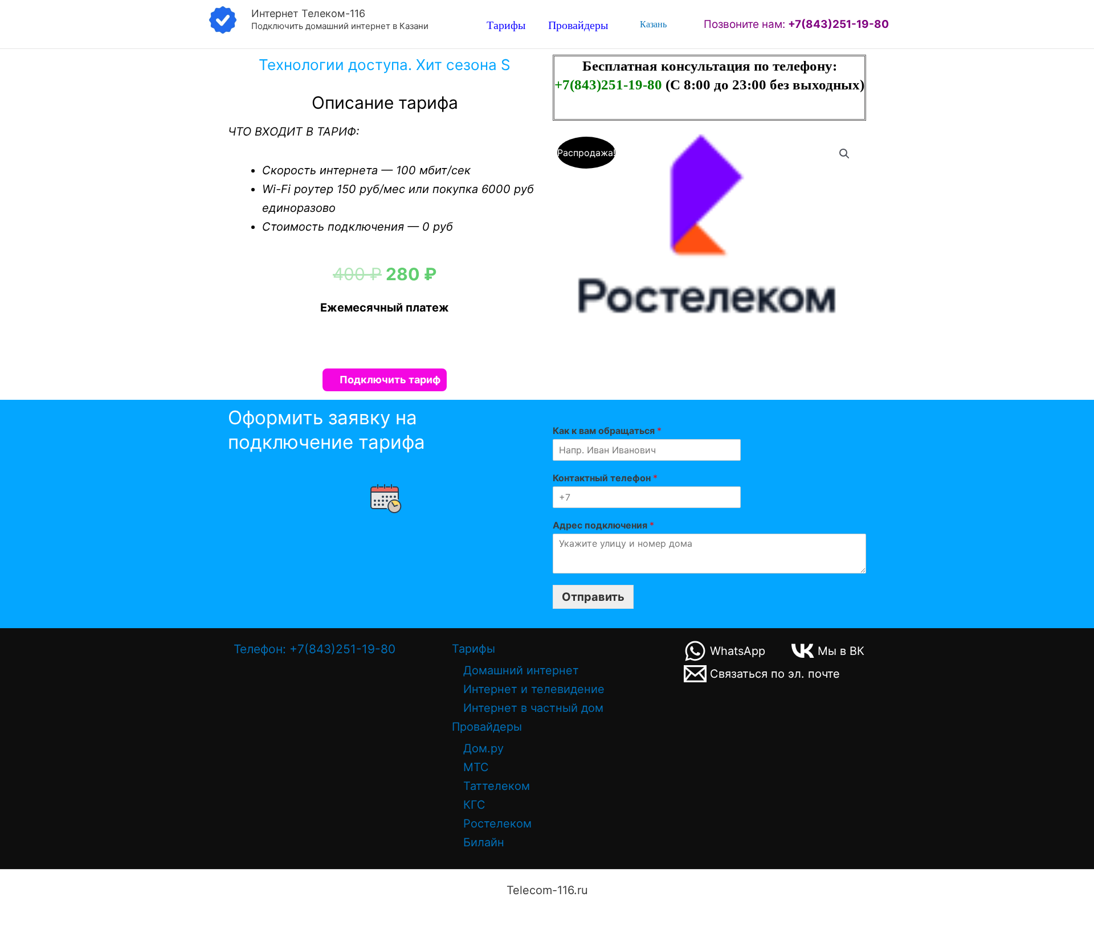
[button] (844, 154)
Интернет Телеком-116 (308, 13)
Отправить (593, 597)
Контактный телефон (605, 478)
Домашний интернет (521, 670)
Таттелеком (496, 786)
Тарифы (506, 25)
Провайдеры (578, 25)
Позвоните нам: (796, 24)
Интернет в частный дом (533, 708)
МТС (476, 767)
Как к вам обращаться (607, 430)
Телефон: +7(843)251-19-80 (314, 649)
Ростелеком (497, 823)
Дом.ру (483, 748)
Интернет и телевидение (534, 689)
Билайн (483, 842)
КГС (474, 805)
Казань (653, 24)
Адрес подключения (603, 525)
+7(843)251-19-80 (610, 84)
